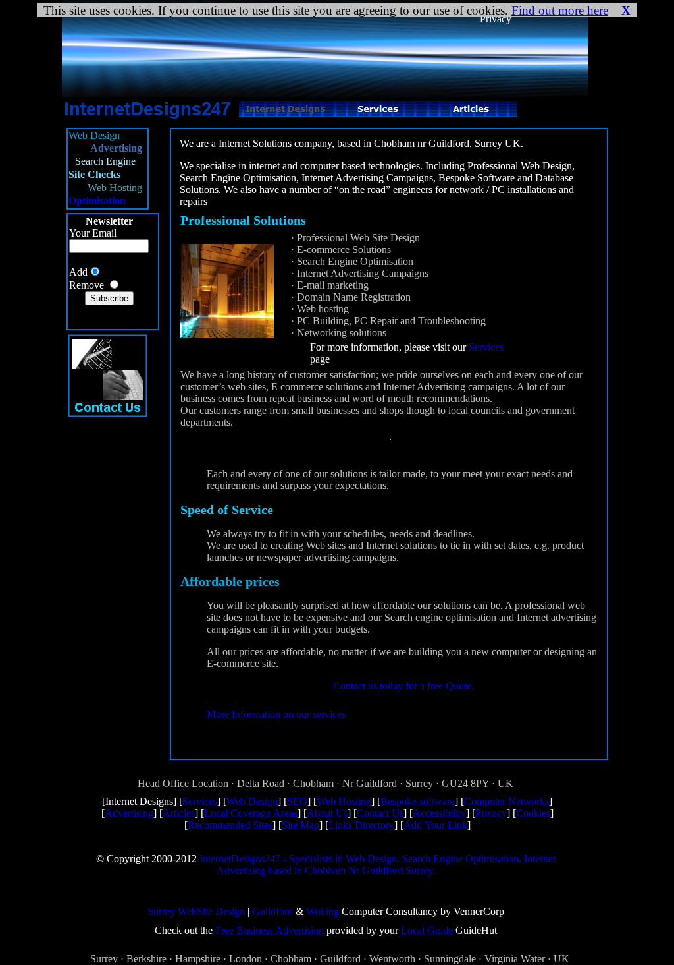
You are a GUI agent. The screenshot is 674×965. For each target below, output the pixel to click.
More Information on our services (276, 714)
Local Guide (427, 930)
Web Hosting (344, 801)
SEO (297, 801)
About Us (327, 813)
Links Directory (361, 825)
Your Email (93, 233)
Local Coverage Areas (251, 813)
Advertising (129, 813)
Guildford (272, 911)
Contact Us (380, 813)
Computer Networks (506, 801)
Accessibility (439, 813)
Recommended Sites (230, 825)
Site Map (300, 825)
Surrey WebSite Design (196, 911)
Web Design (252, 801)
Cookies (533, 813)
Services (486, 347)
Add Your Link (435, 825)
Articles (179, 813)
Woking (322, 911)
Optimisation (97, 200)
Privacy (491, 813)
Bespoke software (417, 801)
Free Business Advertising (269, 930)
